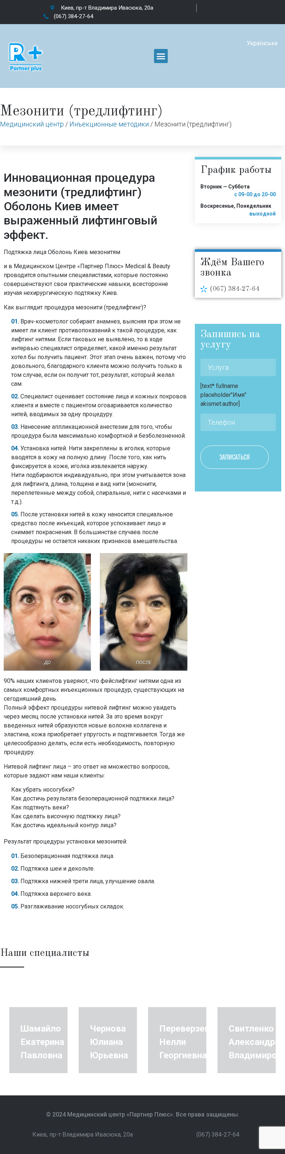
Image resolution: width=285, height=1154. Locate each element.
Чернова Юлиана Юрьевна (109, 1042)
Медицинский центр (32, 124)
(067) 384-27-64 (234, 289)
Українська (262, 43)
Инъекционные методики (109, 124)
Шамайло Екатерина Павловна (42, 1042)
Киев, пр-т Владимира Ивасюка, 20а (82, 1134)
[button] (161, 56)
